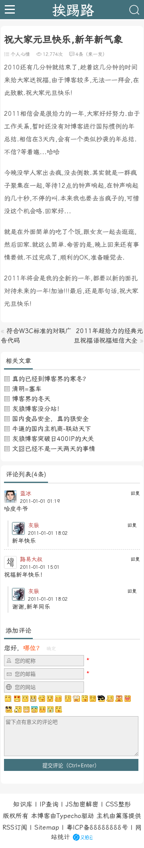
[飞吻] (67, 698)
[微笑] (50, 698)
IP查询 (49, 804)
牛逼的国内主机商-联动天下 (51, 429)
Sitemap (46, 827)
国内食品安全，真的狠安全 (50, 419)
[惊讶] (76, 698)
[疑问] (8, 698)
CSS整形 (118, 804)
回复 (135, 493)
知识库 (22, 804)
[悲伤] (25, 698)
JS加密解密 (82, 804)
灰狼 (33, 525)
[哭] (50, 709)
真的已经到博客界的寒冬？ (50, 379)
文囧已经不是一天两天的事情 (53, 449)
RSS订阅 (14, 827)
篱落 (122, 816)
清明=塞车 (27, 389)
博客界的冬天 (31, 399)
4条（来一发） (91, 54)
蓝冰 (25, 493)
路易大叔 (31, 559)
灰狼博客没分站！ (37, 409)
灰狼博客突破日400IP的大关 (53, 439)
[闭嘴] (33, 698)
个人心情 (20, 54)
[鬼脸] (41, 698)
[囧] (34, 709)
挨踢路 (73, 10)
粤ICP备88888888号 (97, 827)
